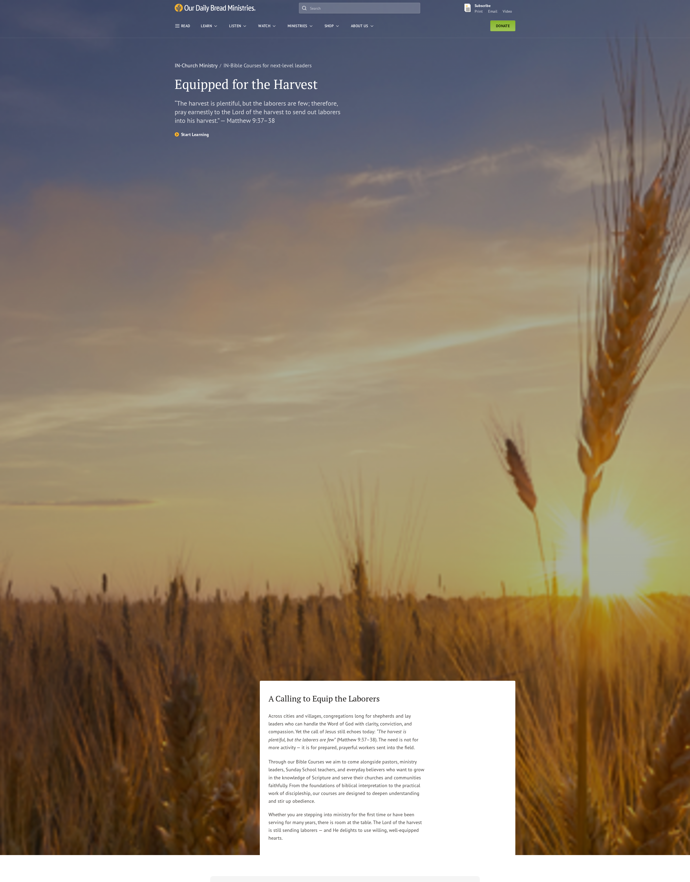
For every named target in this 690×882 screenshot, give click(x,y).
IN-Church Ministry (196, 65)
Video (507, 11)
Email (492, 11)
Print (479, 11)
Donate (503, 25)
